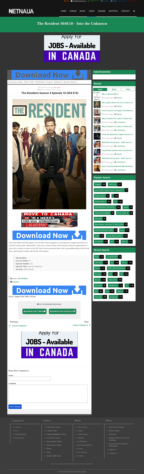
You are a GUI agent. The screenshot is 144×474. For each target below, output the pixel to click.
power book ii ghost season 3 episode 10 (109, 190)
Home (63, 11)
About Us (112, 450)
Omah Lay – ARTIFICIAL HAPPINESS (115, 165)
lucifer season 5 (100, 201)
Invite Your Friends (116, 427)
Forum (73, 11)
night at (120, 291)
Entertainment (20, 434)
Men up (125, 241)
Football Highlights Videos (56, 434)
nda (110, 273)
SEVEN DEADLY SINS (104, 230)
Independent (89, 464)
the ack (97, 279)
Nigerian (81, 438)
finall (97, 256)
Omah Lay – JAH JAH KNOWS (113, 157)
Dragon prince (100, 195)
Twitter (114, 1)
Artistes (113, 11)
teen (112, 241)
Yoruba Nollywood (53, 456)
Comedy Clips (51, 431)
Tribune (82, 464)
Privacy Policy (114, 431)
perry (122, 230)
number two (113, 285)
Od (121, 273)
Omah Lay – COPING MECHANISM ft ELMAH (118, 125)
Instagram (123, 1)
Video (91, 11)
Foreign (80, 456)
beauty (126, 207)
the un (97, 268)
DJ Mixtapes (82, 441)
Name (10, 375)
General (18, 427)
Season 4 (49, 82)
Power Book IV (123, 212)
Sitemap (72, 464)
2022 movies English (102, 212)
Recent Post (19, 438)
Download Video (34, 311)
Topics (100, 89)
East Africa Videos (53, 438)
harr (96, 291)
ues (112, 262)
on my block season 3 (115, 235)
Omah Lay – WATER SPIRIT (112, 141)
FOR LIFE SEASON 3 (116, 268)
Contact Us (113, 453)
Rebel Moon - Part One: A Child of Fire (109, 224)
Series (32, 82)
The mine (98, 296)
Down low (113, 184)
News (17, 431)
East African (82, 452)
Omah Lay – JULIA (109, 117)
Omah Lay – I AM (108, 93)
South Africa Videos (53, 445)
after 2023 (99, 262)
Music (83, 11)
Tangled (98, 184)
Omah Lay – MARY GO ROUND (113, 101)
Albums (101, 11)
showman (98, 218)
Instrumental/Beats (85, 445)
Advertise (112, 434)
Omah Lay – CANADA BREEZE (113, 149)
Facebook (105, 1)
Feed (67, 1)
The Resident (40, 82)
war (107, 291)
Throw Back (82, 427)
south (97, 235)
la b (127, 285)
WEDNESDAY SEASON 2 (105, 207)
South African (83, 434)
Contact (125, 11)
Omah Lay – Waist (109, 109)
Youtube (133, 1)
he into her (99, 241)
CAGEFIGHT (112, 256)
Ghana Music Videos (54, 441)
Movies (49, 449)
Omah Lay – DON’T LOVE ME (113, 133)
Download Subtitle (62, 311)
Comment (12, 383)
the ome (98, 273)
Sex (115, 201)
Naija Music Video (53, 427)
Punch (77, 464)
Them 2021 (113, 279)
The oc (124, 262)
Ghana (80, 449)
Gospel (80, 431)
